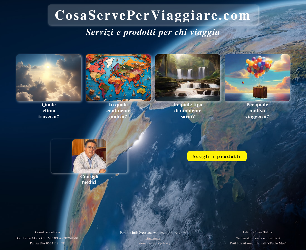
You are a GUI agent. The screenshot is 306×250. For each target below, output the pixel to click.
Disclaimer (152, 238)
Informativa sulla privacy (153, 243)
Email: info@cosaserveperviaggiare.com (153, 232)
